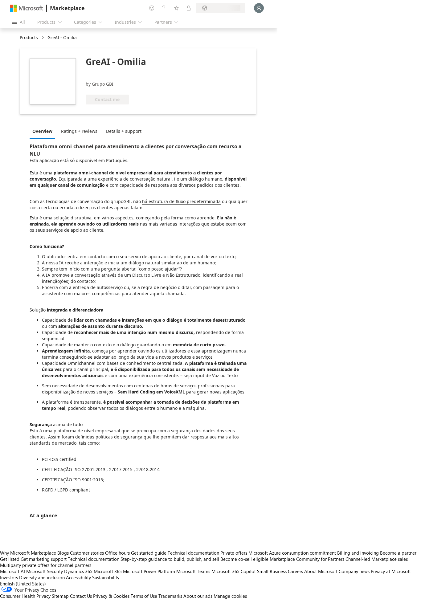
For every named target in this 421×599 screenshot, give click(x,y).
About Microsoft (320, 571)
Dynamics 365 (78, 571)
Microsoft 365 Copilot (233, 571)
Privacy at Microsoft (391, 571)
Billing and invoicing (358, 553)
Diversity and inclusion (42, 577)
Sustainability (105, 577)
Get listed (9, 559)
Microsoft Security (44, 571)
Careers (295, 571)
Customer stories (87, 553)
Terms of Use (144, 596)
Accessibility (78, 577)
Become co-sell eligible (244, 559)
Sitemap (60, 596)
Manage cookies (230, 596)
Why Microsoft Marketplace (28, 553)
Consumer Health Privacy (25, 596)
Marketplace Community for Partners (307, 559)
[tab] (44, 131)
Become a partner (398, 553)
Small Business (272, 571)
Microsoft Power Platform (149, 571)
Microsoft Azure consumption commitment (292, 553)
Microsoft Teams (193, 571)
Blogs (63, 553)
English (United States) (23, 584)
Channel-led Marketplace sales (376, 559)
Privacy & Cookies (111, 596)
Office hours (117, 553)
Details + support (123, 131)
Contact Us (81, 596)
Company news (354, 571)
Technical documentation (193, 553)
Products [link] (29, 37)
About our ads (197, 596)
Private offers (233, 553)
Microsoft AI (12, 571)
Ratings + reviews (79, 131)
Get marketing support (44, 559)
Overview (42, 131)
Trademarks (170, 596)
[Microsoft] (26, 8)
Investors (9, 577)
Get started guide (148, 553)
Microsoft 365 (108, 571)
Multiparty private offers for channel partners (45, 565)
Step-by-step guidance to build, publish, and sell (170, 559)
